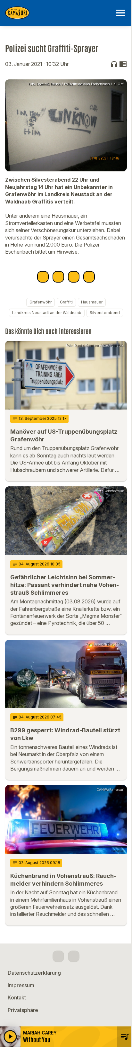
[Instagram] (74, 956)
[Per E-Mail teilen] (89, 277)
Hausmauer (92, 302)
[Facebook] (58, 956)
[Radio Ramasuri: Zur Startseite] (58, 12)
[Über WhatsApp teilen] (74, 277)
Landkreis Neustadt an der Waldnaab (46, 312)
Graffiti (66, 302)
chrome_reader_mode (123, 64)
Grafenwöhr (40, 302)
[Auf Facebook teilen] (43, 277)
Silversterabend (105, 312)
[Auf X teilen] (58, 277)
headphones (114, 64)
